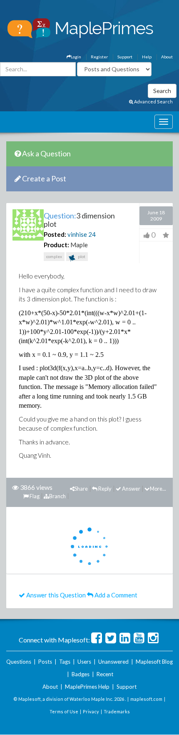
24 (92, 234)
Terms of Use (64, 711)
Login (76, 56)
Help (147, 56)
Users (84, 661)
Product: (56, 244)
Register (99, 56)
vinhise (77, 234)
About (167, 56)
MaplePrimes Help (87, 686)
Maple (79, 244)
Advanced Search (153, 101)
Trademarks (117, 711)
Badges (81, 674)
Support (124, 56)
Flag (34, 496)
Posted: (55, 234)
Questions (18, 661)
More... (158, 488)
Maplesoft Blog (154, 661)
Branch (57, 496)
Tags (64, 661)
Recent (105, 674)
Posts (45, 661)
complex (54, 256)
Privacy (91, 711)
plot (81, 256)
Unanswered (113, 661)
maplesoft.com (146, 699)
